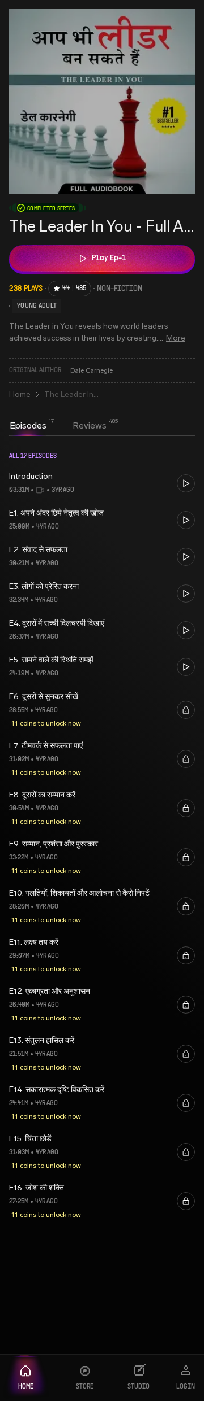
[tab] (28, 425)
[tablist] (58, 427)
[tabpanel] (102, 837)
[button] (102, 483)
